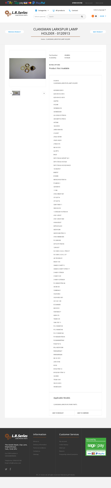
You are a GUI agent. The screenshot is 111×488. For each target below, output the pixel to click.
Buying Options (54, 65)
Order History (63, 445)
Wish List (62, 448)
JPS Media (71, 475)
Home (43, 39)
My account (63, 441)
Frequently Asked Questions (68, 454)
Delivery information (40, 445)
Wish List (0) (99, 3)
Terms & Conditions (39, 448)
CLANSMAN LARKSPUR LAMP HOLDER (58, 39)
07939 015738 (77, 3)
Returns (61, 451)
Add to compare (83, 413)
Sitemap (36, 454)
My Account (88, 3)
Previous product (14, 32)
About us (36, 441)
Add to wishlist (58, 413)
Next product (98, 32)
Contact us (36, 451)
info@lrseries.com (15, 463)
